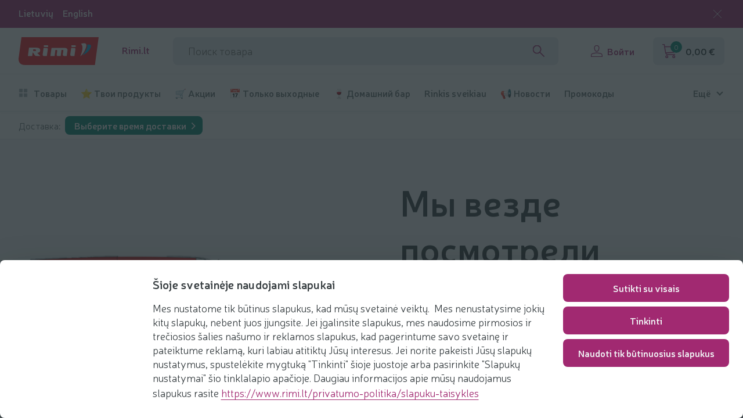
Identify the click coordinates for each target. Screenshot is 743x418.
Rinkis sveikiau (455, 93)
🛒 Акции (195, 93)
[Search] (539, 51)
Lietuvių (36, 13)
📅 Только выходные (274, 93)
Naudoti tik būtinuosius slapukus (646, 353)
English (78, 13)
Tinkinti (646, 320)
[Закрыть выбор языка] (717, 14)
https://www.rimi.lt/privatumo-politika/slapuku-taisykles (350, 392)
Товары (50, 93)
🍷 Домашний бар (371, 93)
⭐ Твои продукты (121, 93)
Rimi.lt (136, 50)
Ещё (701, 93)
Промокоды (589, 93)
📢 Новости (525, 93)
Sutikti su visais (646, 288)
